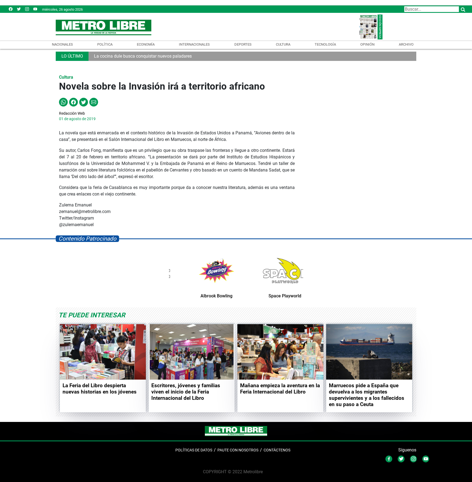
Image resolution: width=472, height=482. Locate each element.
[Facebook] (11, 8)
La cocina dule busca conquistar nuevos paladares (143, 56)
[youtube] (35, 8)
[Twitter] (19, 8)
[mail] (27, 8)
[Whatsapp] (63, 101)
